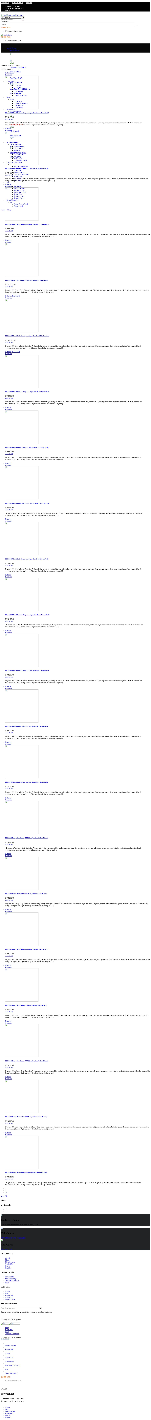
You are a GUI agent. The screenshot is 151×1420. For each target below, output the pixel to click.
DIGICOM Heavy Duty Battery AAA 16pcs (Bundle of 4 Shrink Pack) (26, 949)
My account (9, 1277)
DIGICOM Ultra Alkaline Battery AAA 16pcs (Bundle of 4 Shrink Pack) (27, 503)
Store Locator (10, 1262)
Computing (9, 1295)
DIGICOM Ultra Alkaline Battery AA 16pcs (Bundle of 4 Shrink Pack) (26, 559)
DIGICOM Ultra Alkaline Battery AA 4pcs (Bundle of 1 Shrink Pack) (26, 782)
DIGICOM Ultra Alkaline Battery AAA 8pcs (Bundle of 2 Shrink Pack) (27, 670)
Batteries (8, 73)
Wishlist (29, 3)
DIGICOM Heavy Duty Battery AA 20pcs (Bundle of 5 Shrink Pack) (26, 893)
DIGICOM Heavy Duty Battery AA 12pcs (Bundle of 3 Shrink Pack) (26, 1117)
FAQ (7, 1283)
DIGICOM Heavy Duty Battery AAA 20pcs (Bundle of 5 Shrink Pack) (26, 838)
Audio (7, 1291)
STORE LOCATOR (12, 6)
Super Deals (5, 3)
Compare (8, 75)
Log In (7, 10)
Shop (7, 1260)
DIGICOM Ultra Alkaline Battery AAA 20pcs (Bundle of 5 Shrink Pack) (27, 391)
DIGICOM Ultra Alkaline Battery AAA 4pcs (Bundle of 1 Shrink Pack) (27, 113)
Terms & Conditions (12, 1281)
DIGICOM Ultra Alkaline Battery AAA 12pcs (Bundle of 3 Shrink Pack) (27, 615)
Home (3, 210)
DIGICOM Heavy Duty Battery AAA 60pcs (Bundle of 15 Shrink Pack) (27, 224)
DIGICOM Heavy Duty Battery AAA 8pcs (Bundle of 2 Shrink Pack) (26, 1172)
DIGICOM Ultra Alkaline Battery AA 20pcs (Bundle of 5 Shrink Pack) (26, 447)
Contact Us (9, 1264)
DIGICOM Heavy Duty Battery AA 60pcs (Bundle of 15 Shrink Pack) (26, 280)
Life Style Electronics (12, 1365)
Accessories (9, 1361)
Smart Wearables (11, 1373)
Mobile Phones (10, 1345)
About (7, 1258)
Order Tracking (10, 1279)
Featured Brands (17, 3)
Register (8, 1268)
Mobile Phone (10, 1299)
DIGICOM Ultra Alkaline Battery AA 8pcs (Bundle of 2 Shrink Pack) (26, 726)
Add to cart (9, 119)
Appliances (9, 1297)
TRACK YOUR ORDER (14, 8)
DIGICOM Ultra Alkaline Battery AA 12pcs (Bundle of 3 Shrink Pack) (26, 168)
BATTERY (16, 296)
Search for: (5, 22)
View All (4, 1196)
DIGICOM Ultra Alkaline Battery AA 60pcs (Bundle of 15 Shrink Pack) (27, 336)
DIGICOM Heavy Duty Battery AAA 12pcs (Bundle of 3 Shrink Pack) (26, 1061)
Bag (6, 1293)
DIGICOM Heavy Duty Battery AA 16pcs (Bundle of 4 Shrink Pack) (26, 1005)
